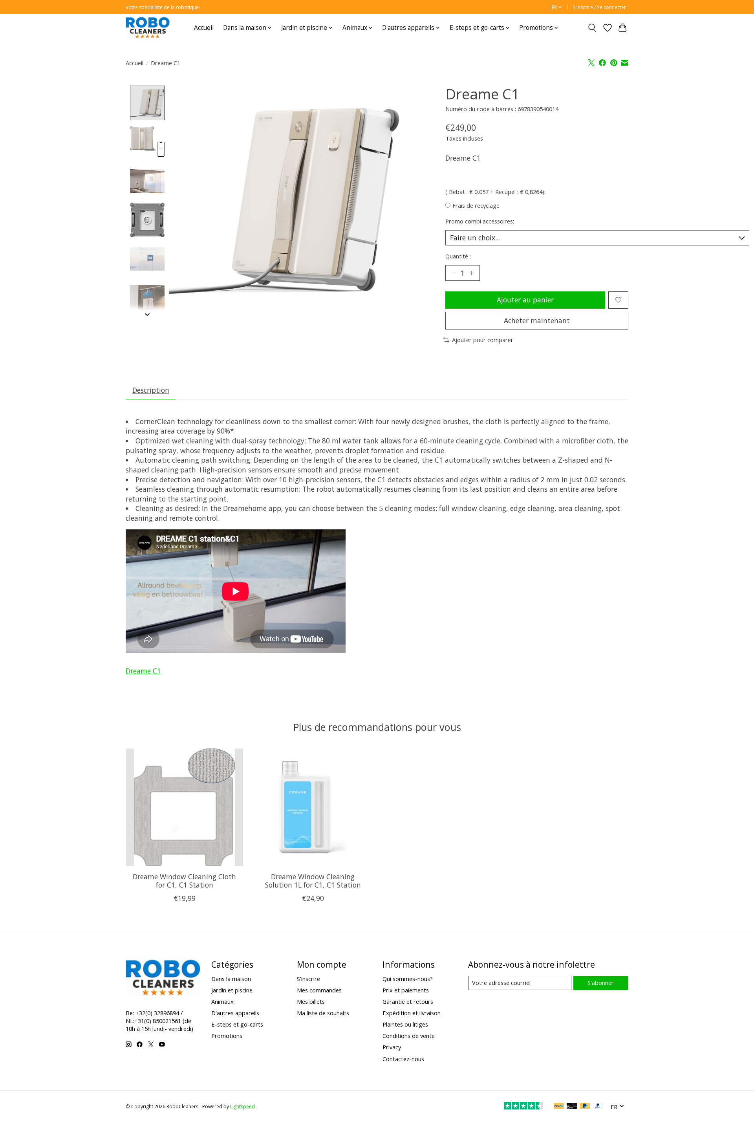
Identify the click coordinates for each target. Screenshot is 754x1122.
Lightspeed (242, 1106)
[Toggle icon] (592, 28)
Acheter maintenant (537, 320)
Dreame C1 (143, 670)
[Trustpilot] (523, 1106)
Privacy (391, 1047)
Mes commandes (319, 990)
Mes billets (311, 1001)
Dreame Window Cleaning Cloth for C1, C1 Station (184, 881)
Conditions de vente (408, 1036)
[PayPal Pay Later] (585, 1107)
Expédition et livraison (411, 1013)
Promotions (226, 1036)
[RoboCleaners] (148, 27)
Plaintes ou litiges (405, 1024)
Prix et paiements (405, 990)
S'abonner (600, 983)
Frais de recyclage (476, 205)
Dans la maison (231, 979)
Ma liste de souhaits (323, 1013)
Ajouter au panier (525, 299)
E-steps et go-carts (237, 1024)
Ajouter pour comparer (482, 340)
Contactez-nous (403, 1059)
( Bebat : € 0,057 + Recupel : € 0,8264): (495, 192)
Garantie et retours (407, 1001)
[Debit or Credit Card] (572, 1107)
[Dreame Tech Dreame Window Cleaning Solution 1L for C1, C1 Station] (313, 807)
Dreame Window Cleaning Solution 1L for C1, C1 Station (313, 881)
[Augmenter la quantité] (471, 272)
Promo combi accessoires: (479, 221)
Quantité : (458, 256)
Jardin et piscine (232, 990)
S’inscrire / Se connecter (599, 7)
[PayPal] (559, 1107)
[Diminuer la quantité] (453, 272)
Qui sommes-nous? (407, 979)
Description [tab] (150, 390)
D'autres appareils (235, 1013)
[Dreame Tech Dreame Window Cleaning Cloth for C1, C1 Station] (184, 807)
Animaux (222, 1001)
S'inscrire (308, 979)
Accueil (204, 28)
